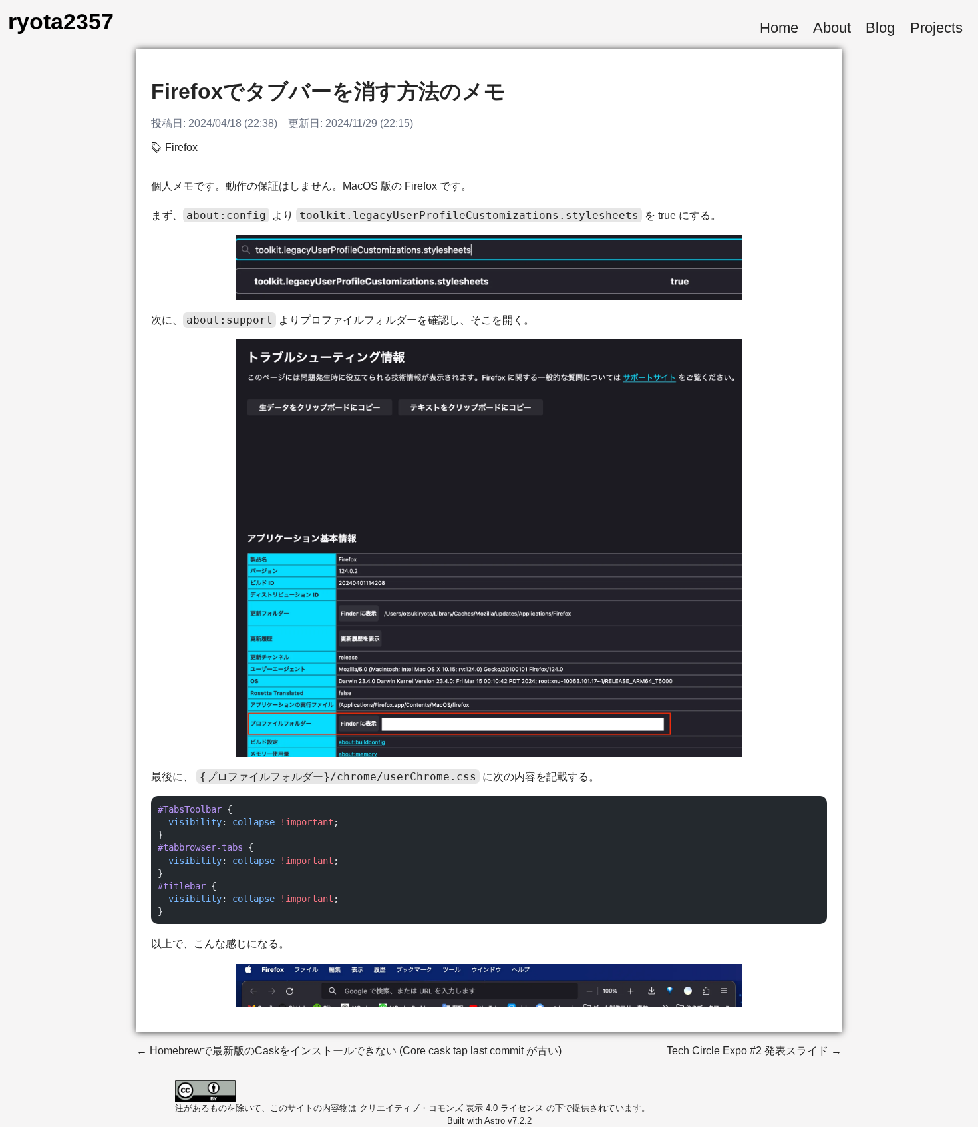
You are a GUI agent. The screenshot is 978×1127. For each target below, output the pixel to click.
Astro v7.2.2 (508, 1121)
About (832, 27)
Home (779, 27)
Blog (880, 27)
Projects (936, 27)
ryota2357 (61, 21)
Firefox (181, 147)
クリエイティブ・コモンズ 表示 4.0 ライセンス (451, 1108)
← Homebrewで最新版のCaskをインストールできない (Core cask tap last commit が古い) (349, 1050)
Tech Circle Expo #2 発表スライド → (754, 1050)
